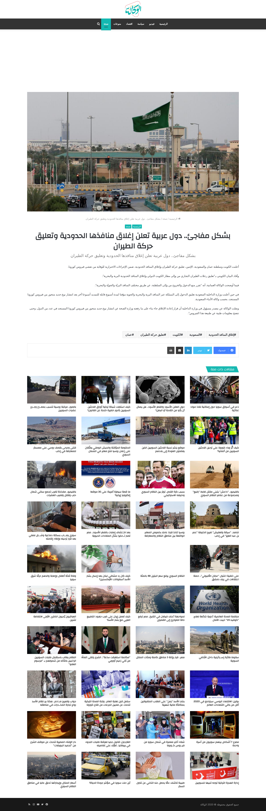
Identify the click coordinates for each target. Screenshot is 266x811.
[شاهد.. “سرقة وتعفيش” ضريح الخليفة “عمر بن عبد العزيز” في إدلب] (214, 515)
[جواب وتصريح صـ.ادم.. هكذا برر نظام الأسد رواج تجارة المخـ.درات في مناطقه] (51, 684)
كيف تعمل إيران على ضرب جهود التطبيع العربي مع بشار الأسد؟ (108, 618)
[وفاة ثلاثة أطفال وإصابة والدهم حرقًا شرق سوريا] (51, 559)
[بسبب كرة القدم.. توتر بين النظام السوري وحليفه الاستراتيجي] (160, 474)
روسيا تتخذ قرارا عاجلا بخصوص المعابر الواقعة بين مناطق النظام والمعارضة (165, 534)
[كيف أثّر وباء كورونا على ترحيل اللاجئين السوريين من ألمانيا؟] (214, 430)
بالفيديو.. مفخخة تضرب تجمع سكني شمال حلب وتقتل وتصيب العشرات (53, 493)
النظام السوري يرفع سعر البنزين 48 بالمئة (162, 576)
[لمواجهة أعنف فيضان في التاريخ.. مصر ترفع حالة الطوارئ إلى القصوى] (160, 599)
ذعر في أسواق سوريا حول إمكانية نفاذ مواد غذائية (214, 409)
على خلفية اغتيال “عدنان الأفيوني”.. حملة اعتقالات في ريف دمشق (216, 578)
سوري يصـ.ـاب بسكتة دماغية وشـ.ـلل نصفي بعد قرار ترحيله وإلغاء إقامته (52, 537)
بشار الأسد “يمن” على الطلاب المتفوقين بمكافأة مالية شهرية (163, 703)
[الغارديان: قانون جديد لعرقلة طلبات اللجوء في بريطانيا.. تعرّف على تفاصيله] (105, 725)
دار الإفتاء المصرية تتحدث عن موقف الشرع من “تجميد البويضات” (53, 744)
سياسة (141, 23)
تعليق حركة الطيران (152, 334)
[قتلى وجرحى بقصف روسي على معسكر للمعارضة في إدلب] (51, 430)
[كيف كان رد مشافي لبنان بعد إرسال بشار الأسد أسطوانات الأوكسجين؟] (105, 559)
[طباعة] (170, 350)
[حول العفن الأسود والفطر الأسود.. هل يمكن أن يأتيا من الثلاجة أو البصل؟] (160, 390)
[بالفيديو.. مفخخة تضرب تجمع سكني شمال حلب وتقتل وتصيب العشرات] (51, 474)
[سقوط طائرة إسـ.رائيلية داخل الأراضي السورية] (214, 640)
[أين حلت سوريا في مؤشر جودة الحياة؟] (105, 765)
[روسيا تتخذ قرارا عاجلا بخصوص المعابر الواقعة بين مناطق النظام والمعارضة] (160, 515)
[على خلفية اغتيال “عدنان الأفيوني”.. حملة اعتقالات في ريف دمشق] (214, 559)
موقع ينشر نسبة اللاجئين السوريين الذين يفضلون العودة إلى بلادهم (163, 449)
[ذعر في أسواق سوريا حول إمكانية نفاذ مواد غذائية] (214, 390)
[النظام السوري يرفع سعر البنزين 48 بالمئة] (160, 559)
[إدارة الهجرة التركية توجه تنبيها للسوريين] (214, 765)
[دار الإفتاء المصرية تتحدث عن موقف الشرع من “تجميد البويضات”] (51, 725)
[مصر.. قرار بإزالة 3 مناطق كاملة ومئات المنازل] (160, 640)
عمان (128, 334)
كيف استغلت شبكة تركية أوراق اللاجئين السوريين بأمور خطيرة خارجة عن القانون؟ (108, 409)
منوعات (117, 23)
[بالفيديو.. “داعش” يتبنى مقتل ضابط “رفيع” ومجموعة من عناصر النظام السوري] (214, 474)
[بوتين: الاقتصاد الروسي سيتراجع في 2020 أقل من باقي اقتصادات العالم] (214, 684)
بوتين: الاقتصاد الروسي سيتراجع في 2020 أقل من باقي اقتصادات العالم (216, 703)
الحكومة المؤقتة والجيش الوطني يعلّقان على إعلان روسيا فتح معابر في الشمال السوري (107, 451)
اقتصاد (129, 23)
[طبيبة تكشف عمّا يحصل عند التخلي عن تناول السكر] (160, 765)
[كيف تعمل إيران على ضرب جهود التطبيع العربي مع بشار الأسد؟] (105, 599)
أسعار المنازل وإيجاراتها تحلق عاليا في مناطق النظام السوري (51, 785)
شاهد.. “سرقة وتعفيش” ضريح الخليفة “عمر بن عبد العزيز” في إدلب (215, 534)
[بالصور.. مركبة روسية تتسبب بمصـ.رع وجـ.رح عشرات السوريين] (51, 390)
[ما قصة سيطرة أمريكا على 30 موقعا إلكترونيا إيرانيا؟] (105, 474)
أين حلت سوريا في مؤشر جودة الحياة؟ (109, 783)
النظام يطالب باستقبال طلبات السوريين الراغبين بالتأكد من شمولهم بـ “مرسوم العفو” (55, 661)
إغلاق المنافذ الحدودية (221, 334)
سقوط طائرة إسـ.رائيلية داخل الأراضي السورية (219, 659)
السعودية (194, 334)
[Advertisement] (133, 60)
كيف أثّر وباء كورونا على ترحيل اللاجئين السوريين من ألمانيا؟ (218, 449)
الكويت (177, 334)
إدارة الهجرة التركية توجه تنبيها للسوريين (217, 783)
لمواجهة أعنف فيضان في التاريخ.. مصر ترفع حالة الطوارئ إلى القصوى (161, 618)
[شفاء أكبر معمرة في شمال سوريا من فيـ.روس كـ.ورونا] (160, 725)
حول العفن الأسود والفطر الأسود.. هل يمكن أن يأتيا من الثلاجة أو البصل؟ (160, 409)
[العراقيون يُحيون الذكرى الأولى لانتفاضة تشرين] (51, 599)
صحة (106, 23)
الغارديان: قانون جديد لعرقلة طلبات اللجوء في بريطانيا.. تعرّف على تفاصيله (107, 744)
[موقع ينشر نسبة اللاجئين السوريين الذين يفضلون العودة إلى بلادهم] (160, 430)
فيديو (151, 23)
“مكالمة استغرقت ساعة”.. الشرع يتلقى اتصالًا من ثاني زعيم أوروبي (105, 659)
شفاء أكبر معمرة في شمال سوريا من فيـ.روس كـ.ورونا (164, 744)
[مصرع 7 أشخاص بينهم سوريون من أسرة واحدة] (214, 725)
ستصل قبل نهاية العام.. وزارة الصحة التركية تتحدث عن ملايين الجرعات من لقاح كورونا (107, 703)
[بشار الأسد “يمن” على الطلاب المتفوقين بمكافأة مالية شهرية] (160, 684)
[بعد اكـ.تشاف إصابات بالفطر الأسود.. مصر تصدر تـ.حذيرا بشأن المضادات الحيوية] (105, 515)
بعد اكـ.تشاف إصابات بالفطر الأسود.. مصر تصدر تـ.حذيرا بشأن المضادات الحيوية (108, 534)
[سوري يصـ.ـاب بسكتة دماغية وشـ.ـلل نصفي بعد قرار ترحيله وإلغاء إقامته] (51, 516)
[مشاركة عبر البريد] (179, 350)
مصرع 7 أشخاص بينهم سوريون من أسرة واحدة (217, 744)
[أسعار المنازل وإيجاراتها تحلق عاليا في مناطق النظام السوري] (51, 765)
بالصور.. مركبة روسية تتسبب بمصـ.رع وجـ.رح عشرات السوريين (53, 409)
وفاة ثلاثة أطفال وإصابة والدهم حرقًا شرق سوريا (53, 578)
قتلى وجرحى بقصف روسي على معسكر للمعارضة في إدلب (54, 449)
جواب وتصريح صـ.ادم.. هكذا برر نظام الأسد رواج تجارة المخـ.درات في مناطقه (54, 703)
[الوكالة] (133, 9)
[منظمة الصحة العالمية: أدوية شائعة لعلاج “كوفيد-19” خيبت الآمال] (214, 599)
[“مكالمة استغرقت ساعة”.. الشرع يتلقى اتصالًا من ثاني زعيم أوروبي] (105, 640)
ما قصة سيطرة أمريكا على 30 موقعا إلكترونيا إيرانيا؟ (110, 493)
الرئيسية (163, 23)
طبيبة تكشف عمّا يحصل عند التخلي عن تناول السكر (160, 785)
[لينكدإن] (188, 350)
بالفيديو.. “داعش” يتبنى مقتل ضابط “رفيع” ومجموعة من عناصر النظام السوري (216, 493)
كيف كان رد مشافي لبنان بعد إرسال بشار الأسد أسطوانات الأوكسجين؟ (108, 578)
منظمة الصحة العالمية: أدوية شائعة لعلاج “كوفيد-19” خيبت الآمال (216, 618)
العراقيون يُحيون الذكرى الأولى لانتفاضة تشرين (54, 618)
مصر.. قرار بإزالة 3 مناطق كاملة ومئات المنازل (160, 657)
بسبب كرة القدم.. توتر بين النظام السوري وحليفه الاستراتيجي (163, 493)
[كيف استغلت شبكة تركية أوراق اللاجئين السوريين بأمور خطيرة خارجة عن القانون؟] (105, 390)
